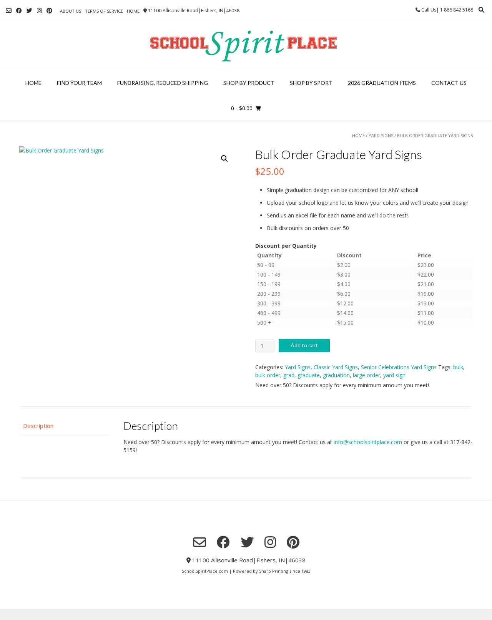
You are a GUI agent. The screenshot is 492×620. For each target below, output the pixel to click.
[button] (224, 159)
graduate (309, 375)
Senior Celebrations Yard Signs (399, 367)
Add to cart (304, 345)
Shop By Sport (311, 83)
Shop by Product (248, 83)
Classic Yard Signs (336, 367)
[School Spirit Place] (246, 44)
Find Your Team (79, 83)
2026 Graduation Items (382, 83)
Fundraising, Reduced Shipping (162, 83)
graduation (336, 375)
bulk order (267, 375)
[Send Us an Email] (9, 10)
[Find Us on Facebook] (19, 10)
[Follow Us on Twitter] (29, 10)
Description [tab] (38, 425)
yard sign (394, 375)
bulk (458, 367)
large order (366, 375)
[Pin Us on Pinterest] (49, 10)
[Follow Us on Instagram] (39, 10)
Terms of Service (104, 11)
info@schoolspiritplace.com (368, 442)
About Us (70, 11)
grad (288, 375)
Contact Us (449, 83)
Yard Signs (381, 135)
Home (133, 11)
